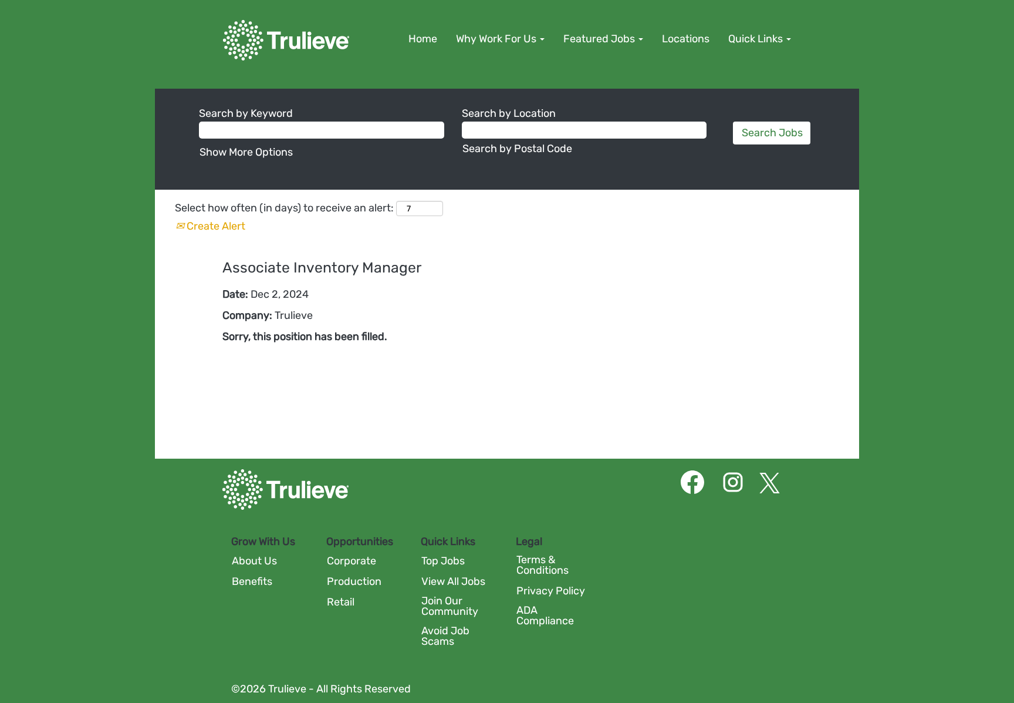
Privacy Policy (550, 591)
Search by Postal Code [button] (517, 148)
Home (422, 38)
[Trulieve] (286, 40)
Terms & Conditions (542, 565)
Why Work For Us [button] (497, 38)
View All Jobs (453, 581)
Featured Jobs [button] (600, 38)
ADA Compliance (545, 615)
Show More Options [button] (246, 152)
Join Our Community (449, 606)
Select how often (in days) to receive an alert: (284, 207)
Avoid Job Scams (445, 636)
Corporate (351, 561)
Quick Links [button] (756, 38)
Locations (685, 38)
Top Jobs (443, 561)
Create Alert (214, 226)
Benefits (252, 581)
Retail (340, 602)
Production (354, 581)
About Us (254, 561)
